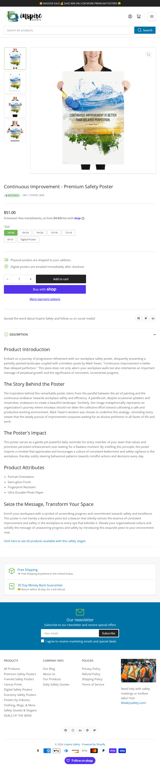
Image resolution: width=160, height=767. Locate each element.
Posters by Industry (17, 700)
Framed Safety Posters (19, 679)
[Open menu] (152, 16)
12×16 (68, 232)
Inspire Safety (72, 744)
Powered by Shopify (93, 744)
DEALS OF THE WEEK (18, 715)
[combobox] (80, 30)
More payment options (45, 299)
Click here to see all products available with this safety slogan (45, 541)
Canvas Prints (13, 684)
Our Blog (49, 669)
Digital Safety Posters (18, 689)
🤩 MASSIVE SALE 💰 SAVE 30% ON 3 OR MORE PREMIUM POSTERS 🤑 (80, 3)
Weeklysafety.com (133, 703)
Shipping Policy (92, 679)
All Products (12, 669)
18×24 (25, 232)
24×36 (10, 232)
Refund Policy (91, 674)
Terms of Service (93, 684)
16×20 (39, 232)
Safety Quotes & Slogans (20, 710)
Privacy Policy (91, 669)
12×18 (54, 232)
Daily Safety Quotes (56, 684)
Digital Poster (28, 239)
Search (147, 30)
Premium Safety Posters (20, 674)
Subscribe (108, 633)
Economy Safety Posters (20, 695)
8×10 (10, 239)
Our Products (52, 679)
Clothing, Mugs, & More (19, 705)
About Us (49, 674)
